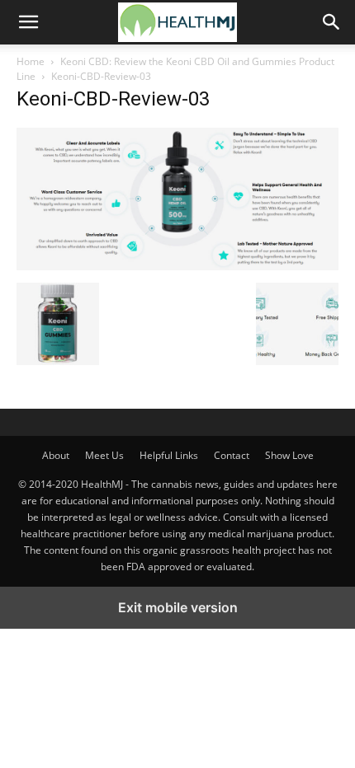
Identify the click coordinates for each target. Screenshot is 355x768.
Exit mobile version (178, 607)
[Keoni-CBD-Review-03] (177, 266)
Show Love (289, 455)
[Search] (332, 22)
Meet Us (104, 455)
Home (31, 61)
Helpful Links (169, 455)
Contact (231, 455)
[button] (28, 22)
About (55, 455)
